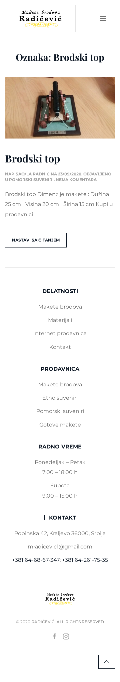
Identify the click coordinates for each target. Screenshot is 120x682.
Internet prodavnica (60, 333)
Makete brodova (60, 307)
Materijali (60, 320)
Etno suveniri (60, 398)
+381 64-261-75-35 (85, 560)
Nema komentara (76, 179)
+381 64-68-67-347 (36, 560)
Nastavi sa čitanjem (36, 240)
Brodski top (32, 158)
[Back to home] (40, 18)
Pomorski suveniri (31, 179)
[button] (103, 18)
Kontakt (60, 347)
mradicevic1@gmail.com (60, 546)
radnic (41, 173)
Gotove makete (60, 425)
